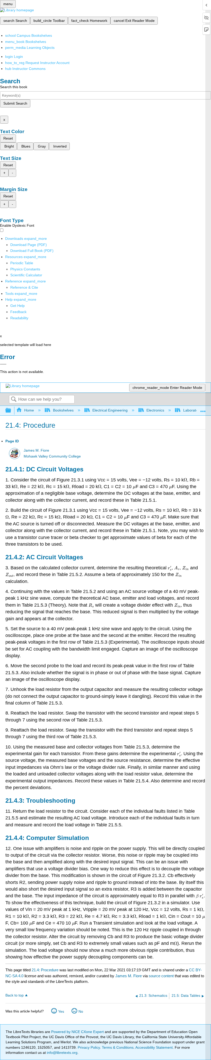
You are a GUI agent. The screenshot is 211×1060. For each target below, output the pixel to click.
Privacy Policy (89, 1047)
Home (29, 410)
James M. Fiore (36, 450)
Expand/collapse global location (203, 409)
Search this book (13, 87)
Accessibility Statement (154, 1047)
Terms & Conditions (118, 1047)
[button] (18, 312)
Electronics (155, 410)
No (80, 1011)
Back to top (14, 995)
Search (13, 400)
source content (161, 976)
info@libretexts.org (61, 1052)
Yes (61, 1011)
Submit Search (15, 103)
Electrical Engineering (110, 410)
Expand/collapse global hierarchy (11, 410)
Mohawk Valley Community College (52, 456)
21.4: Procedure (45, 970)
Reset (8, 138)
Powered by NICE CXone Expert (78, 1032)
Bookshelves (63, 410)
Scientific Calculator (26, 275)
